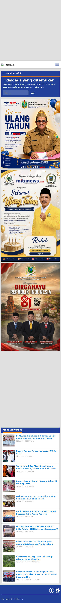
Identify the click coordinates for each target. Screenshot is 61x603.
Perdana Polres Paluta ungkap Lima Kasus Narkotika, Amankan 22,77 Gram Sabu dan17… (36, 574)
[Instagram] (57, 591)
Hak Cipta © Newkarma (12, 599)
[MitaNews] (7, 64)
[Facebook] (51, 591)
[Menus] (57, 64)
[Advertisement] (30, 30)
